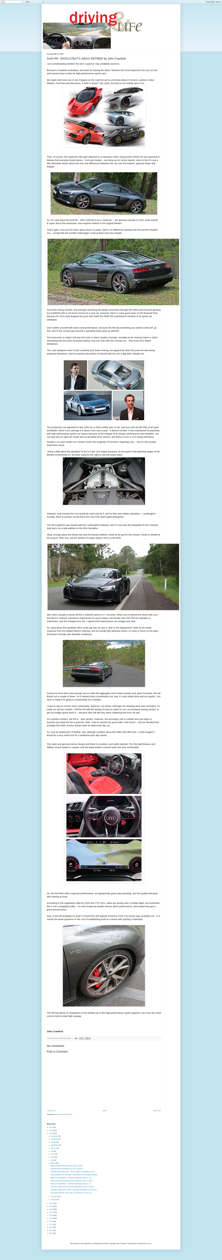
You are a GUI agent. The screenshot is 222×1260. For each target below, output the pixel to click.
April (52, 1160)
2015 (51, 1218)
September (55, 1145)
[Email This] (79, 1038)
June (53, 1154)
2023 (51, 1127)
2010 (51, 1233)
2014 (51, 1221)
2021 (51, 1133)
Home (104, 1111)
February (54, 1196)
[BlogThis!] (82, 1038)
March (53, 1163)
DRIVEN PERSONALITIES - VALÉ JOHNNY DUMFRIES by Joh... (73, 1172)
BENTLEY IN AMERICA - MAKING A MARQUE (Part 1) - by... (71, 1184)
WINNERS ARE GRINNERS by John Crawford (67, 1169)
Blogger (149, 1243)
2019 (51, 1206)
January (54, 1200)
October (54, 1142)
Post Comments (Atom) (64, 1114)
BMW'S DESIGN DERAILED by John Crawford (67, 1166)
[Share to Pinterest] (89, 1038)
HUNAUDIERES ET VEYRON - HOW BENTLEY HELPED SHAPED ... (75, 1175)
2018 (51, 1209)
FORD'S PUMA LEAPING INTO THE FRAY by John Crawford (72, 1181)
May (52, 1157)
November (55, 1139)
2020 (51, 1203)
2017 (51, 1212)
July (52, 1151)
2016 (51, 1215)
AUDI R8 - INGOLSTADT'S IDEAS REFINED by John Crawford (72, 1187)
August (53, 1148)
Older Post (156, 1111)
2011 (51, 1230)
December (55, 1136)
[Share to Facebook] (87, 1038)
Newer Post (51, 1111)
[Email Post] (75, 1038)
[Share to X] (84, 1038)
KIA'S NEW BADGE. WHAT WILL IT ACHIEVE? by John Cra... (72, 1193)
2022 (51, 1130)
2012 (51, 1227)
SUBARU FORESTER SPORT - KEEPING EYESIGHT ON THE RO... (74, 1190)
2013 (51, 1224)
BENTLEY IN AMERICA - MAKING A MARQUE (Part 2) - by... (71, 1178)
